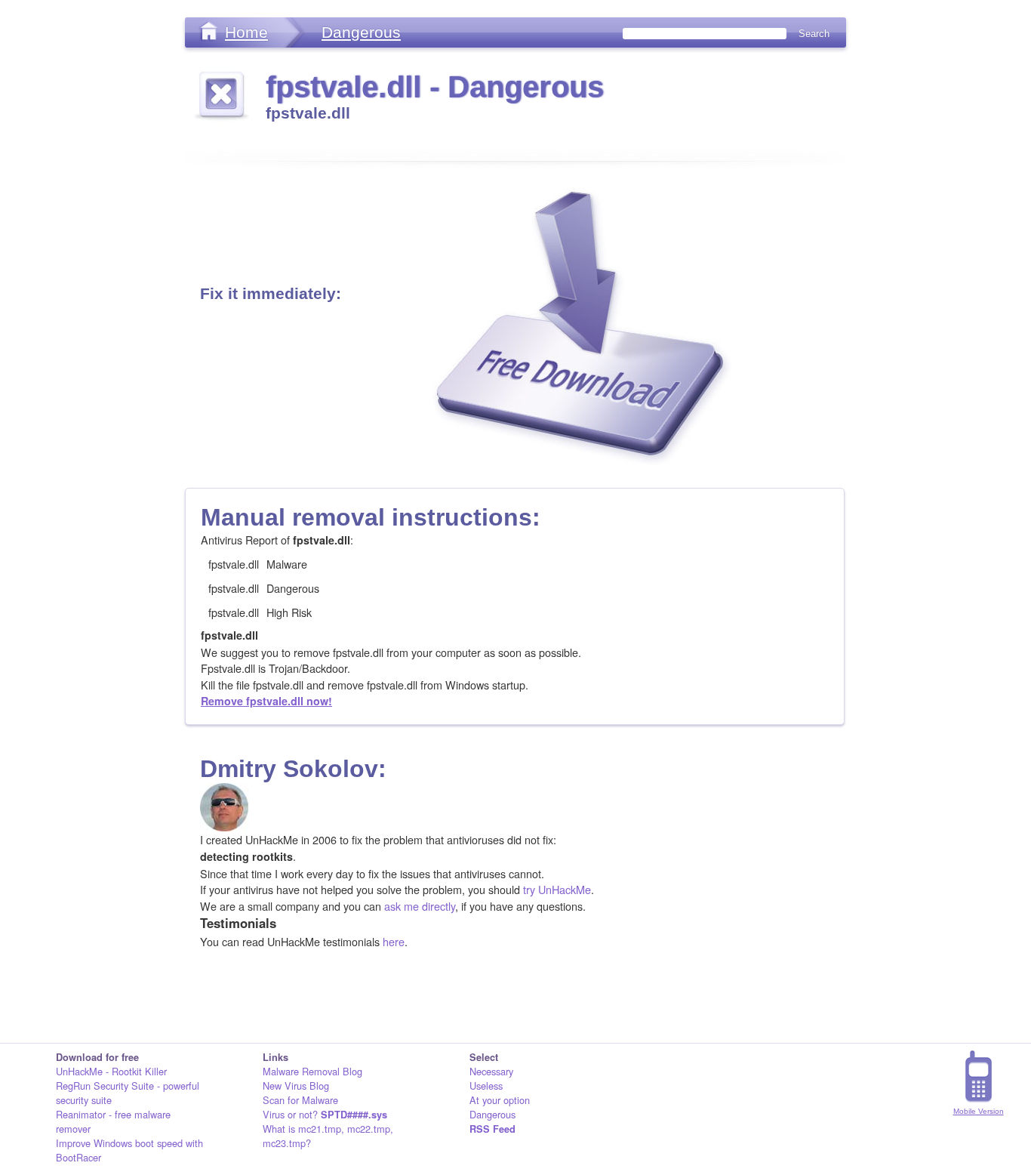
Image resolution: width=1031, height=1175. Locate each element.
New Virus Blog (296, 1085)
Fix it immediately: (270, 293)
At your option (499, 1100)
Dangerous (361, 32)
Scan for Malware (300, 1100)
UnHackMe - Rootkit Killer (111, 1071)
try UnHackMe (557, 889)
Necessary (491, 1071)
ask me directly (419, 906)
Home (246, 32)
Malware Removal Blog (312, 1071)
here (394, 941)
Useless (486, 1085)
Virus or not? (325, 1114)
